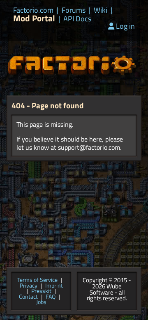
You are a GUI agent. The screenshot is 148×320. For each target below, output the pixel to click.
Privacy (28, 286)
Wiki (100, 10)
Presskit (41, 291)
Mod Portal (34, 18)
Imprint (54, 286)
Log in (125, 26)
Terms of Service (37, 280)
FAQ (51, 297)
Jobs (41, 302)
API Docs (77, 19)
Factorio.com (33, 10)
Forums (74, 10)
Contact (28, 297)
